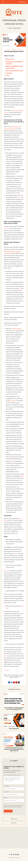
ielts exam (21, 676)
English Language (16, 328)
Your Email (6, 791)
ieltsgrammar (11, 677)
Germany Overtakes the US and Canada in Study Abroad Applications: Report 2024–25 (14, 749)
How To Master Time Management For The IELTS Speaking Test (14, 708)
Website (5, 797)
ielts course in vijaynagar (14, 676)
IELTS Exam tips (18, 49)
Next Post (14, 823)
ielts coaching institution (14, 674)
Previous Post (14, 819)
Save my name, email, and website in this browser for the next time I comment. (13, 806)
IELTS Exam (11, 49)
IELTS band (7, 570)
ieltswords (17, 677)
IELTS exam (7, 228)
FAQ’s (7, 75)
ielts (8, 674)
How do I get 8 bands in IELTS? (14, 70)
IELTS (7, 49)
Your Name (6, 786)
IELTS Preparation (14, 728)
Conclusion (9, 73)
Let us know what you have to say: (12, 775)
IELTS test (6, 656)
